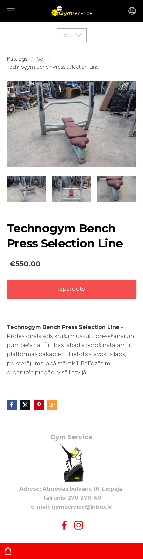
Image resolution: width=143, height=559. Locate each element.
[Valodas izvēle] (132, 11)
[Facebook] (64, 525)
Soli (41, 59)
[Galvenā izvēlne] (11, 11)
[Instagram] (78, 525)
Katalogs (17, 59)
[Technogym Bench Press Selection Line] (71, 124)
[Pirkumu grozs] (8, 551)
